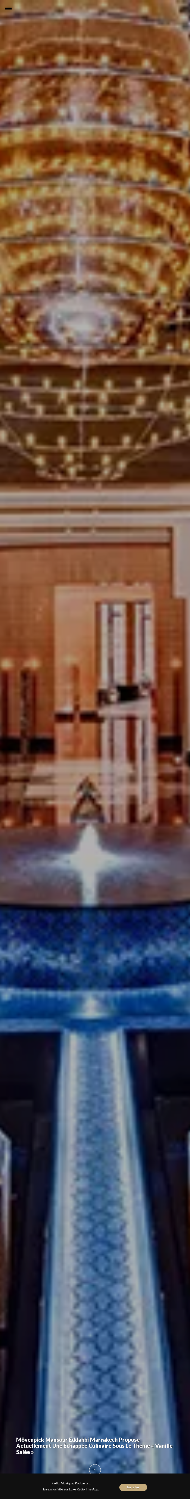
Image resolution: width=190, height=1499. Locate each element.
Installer (133, 1487)
